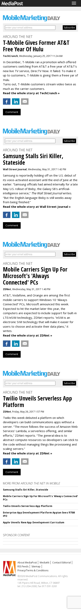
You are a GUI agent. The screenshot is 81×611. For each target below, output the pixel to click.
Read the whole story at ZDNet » (27, 335)
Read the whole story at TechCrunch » (31, 93)
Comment (12, 112)
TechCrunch (10, 56)
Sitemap (35, 566)
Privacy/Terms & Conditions (32, 570)
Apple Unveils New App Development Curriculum (33, 522)
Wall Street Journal (15, 169)
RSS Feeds (23, 566)
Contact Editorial (61, 562)
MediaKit (44, 562)
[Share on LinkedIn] (15, 101)
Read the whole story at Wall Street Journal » (37, 207)
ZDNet (7, 289)
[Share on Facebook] (6, 101)
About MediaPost (27, 562)
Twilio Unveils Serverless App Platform (27, 506)
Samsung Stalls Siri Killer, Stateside (25, 489)
